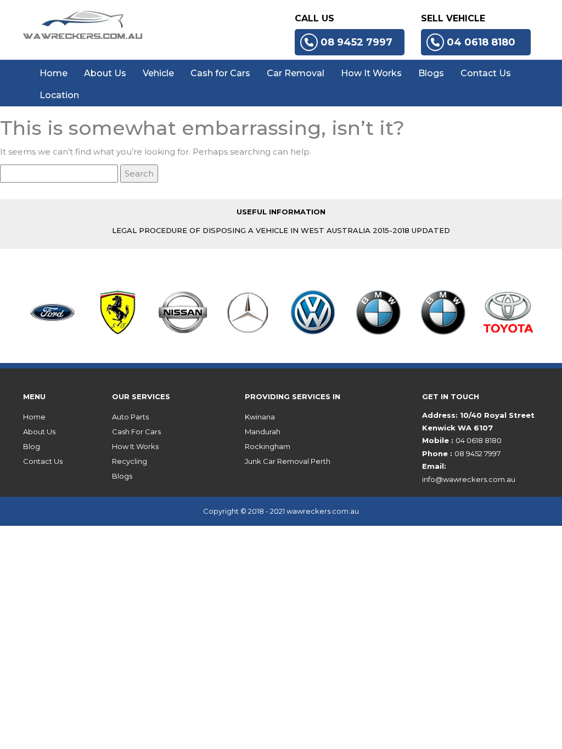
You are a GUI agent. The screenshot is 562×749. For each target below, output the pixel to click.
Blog (31, 446)
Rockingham (267, 446)
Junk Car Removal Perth (287, 461)
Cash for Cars (220, 73)
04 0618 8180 (481, 42)
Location (59, 95)
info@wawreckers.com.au (468, 479)
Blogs (431, 73)
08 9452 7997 (356, 42)
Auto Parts (130, 416)
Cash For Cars (136, 431)
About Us (105, 73)
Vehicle (158, 73)
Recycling (129, 461)
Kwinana (260, 416)
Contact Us (485, 73)
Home (54, 73)
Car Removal (295, 73)
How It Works (371, 73)
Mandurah (262, 431)
